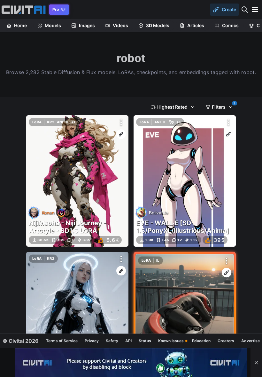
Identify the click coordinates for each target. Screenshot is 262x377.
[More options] (121, 122)
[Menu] (254, 9)
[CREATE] (121, 134)
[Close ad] (256, 362)
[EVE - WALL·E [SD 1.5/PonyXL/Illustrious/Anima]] (185, 181)
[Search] (244, 9)
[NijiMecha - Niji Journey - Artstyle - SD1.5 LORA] (77, 181)
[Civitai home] (23, 9)
